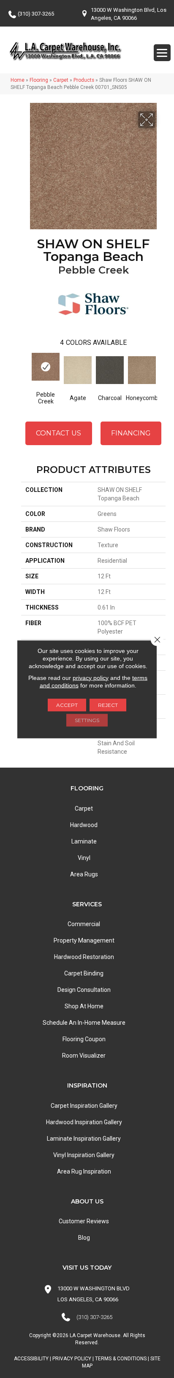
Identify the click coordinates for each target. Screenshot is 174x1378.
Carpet (60, 80)
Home (17, 80)
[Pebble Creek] (46, 367)
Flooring (39, 80)
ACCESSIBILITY (31, 1359)
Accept (67, 704)
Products (83, 80)
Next (161, 370)
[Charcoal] (110, 370)
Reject (108, 704)
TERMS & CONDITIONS (121, 1359)
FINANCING (131, 433)
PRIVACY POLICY (71, 1359)
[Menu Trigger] (162, 52)
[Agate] (78, 370)
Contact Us (58, 433)
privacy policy (91, 677)
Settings (87, 720)
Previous (25, 370)
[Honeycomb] (142, 370)
